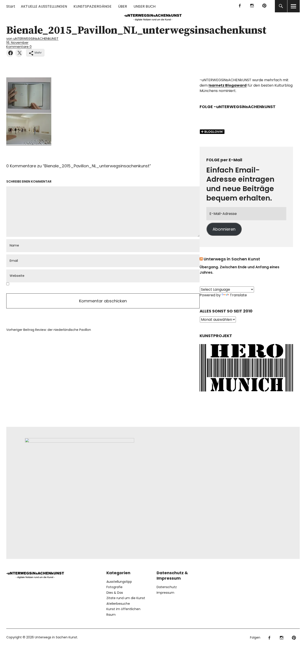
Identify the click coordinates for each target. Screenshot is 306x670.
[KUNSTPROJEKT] (246, 392)
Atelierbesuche (118, 603)
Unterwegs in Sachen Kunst (232, 259)
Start (10, 6)
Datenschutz (167, 587)
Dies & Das (114, 592)
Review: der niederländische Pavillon (48, 330)
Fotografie (114, 587)
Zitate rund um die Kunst (125, 598)
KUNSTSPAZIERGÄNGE (92, 6)
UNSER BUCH (144, 6)
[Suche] (281, 6)
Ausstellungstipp (119, 581)
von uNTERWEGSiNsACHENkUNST (32, 38)
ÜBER (122, 6)
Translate (238, 295)
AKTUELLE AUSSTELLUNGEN (44, 6)
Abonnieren (224, 229)
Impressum (165, 592)
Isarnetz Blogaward (228, 85)
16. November (17, 42)
